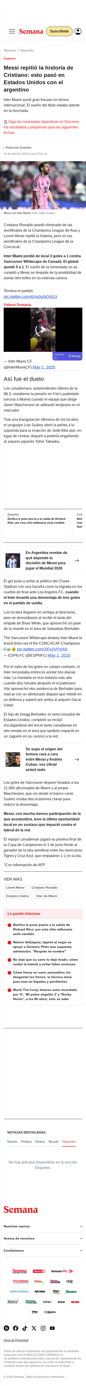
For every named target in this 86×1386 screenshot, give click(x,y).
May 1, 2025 (44, 367)
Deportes (27, 50)
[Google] (6, 1328)
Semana (10, 50)
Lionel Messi (15, 887)
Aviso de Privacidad (21, 1340)
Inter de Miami (46, 896)
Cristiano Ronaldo (45, 887)
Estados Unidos (17, 896)
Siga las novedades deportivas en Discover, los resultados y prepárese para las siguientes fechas (42, 127)
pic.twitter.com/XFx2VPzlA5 (42, 649)
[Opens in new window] (15, 1328)
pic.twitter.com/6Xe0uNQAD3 (30, 296)
